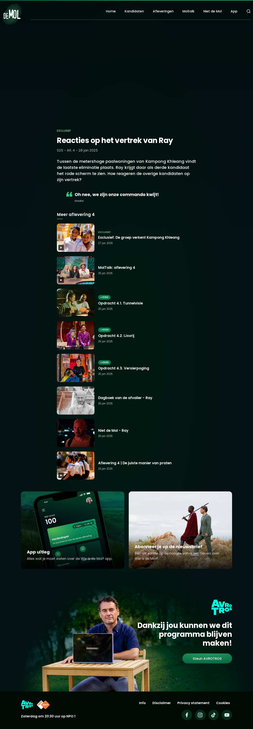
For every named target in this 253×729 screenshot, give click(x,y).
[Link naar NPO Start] (43, 704)
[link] (207, 658)
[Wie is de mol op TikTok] (213, 715)
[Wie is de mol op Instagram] (200, 715)
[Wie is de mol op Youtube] (227, 715)
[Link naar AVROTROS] (27, 704)
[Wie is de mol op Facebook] (187, 715)
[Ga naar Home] (12, 14)
